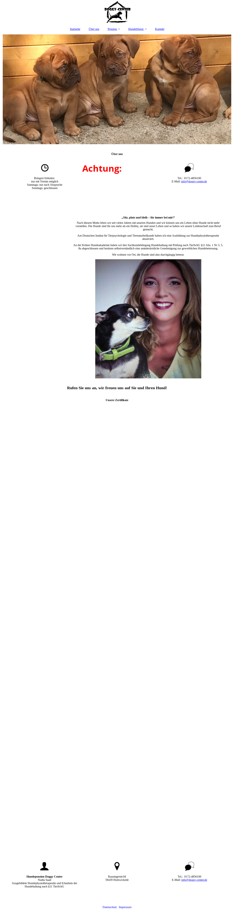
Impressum (125, 907)
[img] (117, 12)
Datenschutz (110, 907)
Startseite (75, 29)
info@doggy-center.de (194, 181)
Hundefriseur (136, 29)
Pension (112, 29)
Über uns (94, 29)
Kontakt (159, 29)
